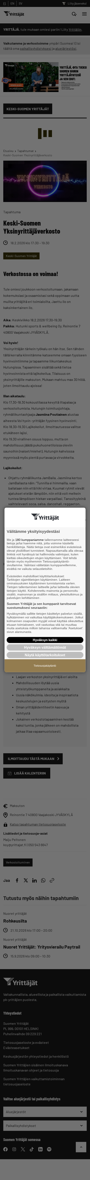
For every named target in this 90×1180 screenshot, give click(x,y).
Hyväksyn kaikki (45, 640)
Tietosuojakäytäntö (45, 665)
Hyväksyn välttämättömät (45, 647)
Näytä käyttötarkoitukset (45, 655)
